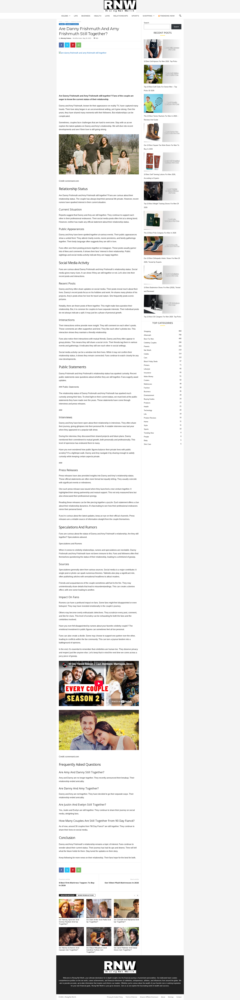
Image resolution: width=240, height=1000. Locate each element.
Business (85, 16)
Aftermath (147, 335)
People (146, 437)
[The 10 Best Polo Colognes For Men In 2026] (162, 220)
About (163, 997)
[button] (180, 16)
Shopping (147, 16)
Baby (146, 440)
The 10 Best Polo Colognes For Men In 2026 (160, 233)
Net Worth (147, 350)
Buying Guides (149, 399)
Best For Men (149, 339)
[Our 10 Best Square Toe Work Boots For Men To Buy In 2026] (162, 132)
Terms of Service (131, 997)
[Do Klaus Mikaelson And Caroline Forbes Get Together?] (98, 936)
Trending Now (149, 433)
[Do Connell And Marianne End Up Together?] (126, 908)
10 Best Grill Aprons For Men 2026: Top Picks (160, 61)
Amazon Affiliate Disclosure (149, 997)
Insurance (147, 373)
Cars (145, 358)
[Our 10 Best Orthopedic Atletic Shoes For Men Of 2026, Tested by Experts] (162, 245)
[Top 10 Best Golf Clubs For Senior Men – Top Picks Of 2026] (162, 74)
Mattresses (148, 384)
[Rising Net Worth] (120, 6)
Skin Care (147, 444)
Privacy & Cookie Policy (115, 997)
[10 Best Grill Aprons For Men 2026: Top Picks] (162, 48)
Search (146, 23)
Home (60, 21)
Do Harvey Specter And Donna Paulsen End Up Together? (69, 922)
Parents (147, 346)
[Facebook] (61, 45)
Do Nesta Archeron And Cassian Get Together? (69, 949)
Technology (148, 410)
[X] (67, 45)
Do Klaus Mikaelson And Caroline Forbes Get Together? (96, 950)
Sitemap (171, 997)
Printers (147, 365)
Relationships (120, 16)
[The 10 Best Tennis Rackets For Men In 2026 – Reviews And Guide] (162, 103)
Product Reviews (150, 418)
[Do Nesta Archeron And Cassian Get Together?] (71, 936)
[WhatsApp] (78, 45)
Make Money (148, 376)
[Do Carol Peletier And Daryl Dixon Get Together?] (126, 936)
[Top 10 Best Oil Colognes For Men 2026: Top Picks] (162, 304)
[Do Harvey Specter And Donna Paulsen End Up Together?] (71, 908)
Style (146, 425)
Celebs (64, 16)
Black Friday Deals (151, 361)
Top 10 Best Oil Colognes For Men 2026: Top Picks (162, 317)
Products (147, 403)
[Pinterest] (72, 45)
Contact (179, 997)
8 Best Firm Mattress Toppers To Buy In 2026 (76, 884)
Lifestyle (147, 369)
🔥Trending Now (166, 16)
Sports (135, 16)
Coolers (146, 380)
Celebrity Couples (72, 24)
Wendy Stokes (66, 38)
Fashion (147, 388)
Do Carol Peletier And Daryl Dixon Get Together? (125, 949)
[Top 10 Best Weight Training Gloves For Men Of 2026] (162, 191)
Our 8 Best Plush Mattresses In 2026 (122, 882)
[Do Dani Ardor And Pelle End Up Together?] (98, 908)
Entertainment (149, 395)
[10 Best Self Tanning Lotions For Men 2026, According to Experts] (162, 161)
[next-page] (137, 895)
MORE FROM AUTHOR (86, 895)
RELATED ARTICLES (67, 895)
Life (76, 16)
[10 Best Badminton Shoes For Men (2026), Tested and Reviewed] (162, 275)
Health (97, 16)
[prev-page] (134, 895)
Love (107, 16)
